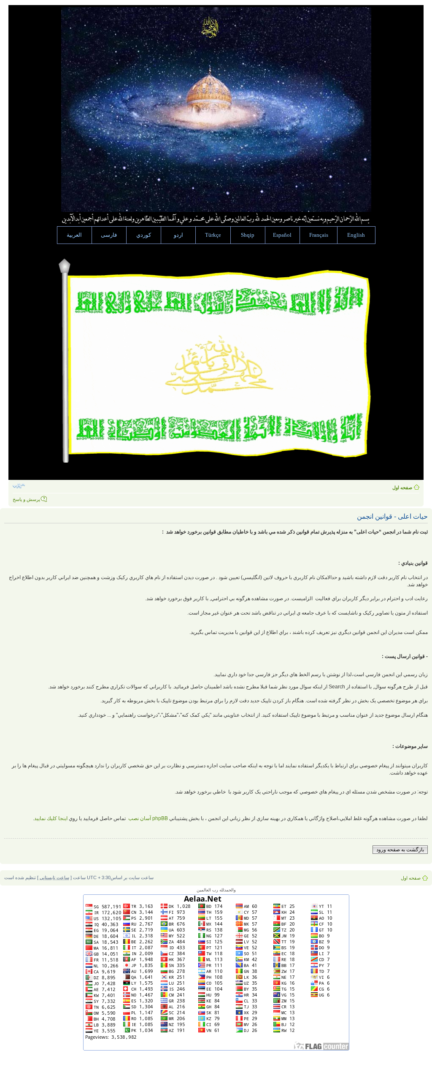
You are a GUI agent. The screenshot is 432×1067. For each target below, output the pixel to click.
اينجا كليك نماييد (51, 818)
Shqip (247, 235)
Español (282, 235)
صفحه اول (402, 487)
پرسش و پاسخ (26, 499)
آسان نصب (147, 818)
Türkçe (213, 235)
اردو (178, 235)
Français (318, 235)
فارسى (109, 235)
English (356, 235)
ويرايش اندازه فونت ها (19, 486)
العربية (74, 235)
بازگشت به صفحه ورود (400, 850)
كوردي (143, 235)
